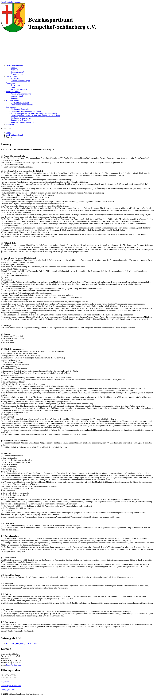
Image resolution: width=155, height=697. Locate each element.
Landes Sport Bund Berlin (11, 686)
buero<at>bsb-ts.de (13, 665)
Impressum (5, 681)
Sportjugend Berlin (8, 690)
